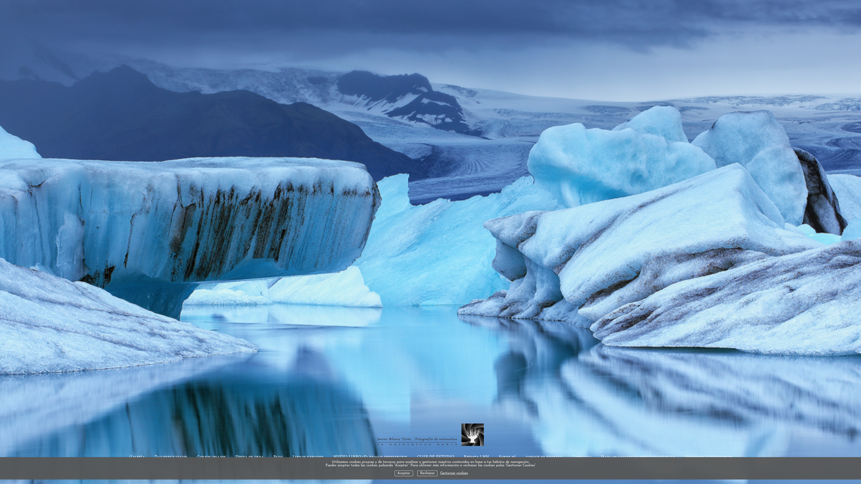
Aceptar (403, 473)
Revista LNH (476, 457)
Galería (137, 457)
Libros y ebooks (308, 457)
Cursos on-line (211, 457)
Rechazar (427, 473)
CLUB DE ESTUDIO (435, 457)
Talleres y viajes (170, 457)
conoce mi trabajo (544, 457)
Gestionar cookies (454, 473)
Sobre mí (507, 457)
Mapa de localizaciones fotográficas (638, 457)
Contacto (581, 457)
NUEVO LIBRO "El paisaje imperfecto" (370, 457)
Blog (278, 457)
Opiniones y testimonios (708, 457)
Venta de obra (250, 457)
